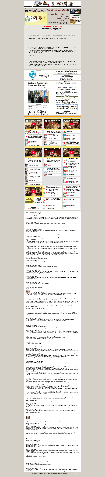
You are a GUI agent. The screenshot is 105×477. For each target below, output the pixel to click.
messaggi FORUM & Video (61, 23)
